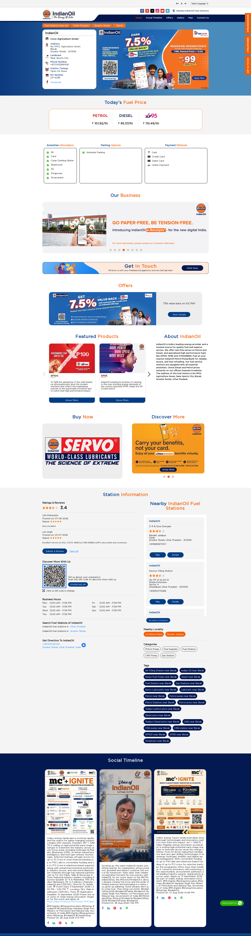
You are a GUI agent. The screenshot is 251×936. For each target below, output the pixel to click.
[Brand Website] (167, 11)
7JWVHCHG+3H (51, 644)
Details (175, 555)
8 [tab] (140, 249)
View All (74, 551)
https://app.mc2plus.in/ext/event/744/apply (70, 902)
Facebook (55, 82)
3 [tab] (158, 85)
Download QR (78, 584)
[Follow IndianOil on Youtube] (162, 11)
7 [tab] (136, 249)
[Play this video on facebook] (125, 816)
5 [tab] (127, 249)
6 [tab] (132, 249)
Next (149, 374)
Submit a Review (55, 551)
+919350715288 (157, 591)
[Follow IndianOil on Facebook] (142, 11)
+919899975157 (157, 544)
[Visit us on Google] (147, 11)
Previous (44, 374)
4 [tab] (123, 249)
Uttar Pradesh (81, 25)
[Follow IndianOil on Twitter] (152, 11)
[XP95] (122, 358)
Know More (72, 400)
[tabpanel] (154, 59)
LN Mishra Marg (153, 634)
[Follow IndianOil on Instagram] (157, 11)
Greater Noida (102, 25)
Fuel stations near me (56, 25)
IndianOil (154, 521)
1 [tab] (149, 85)
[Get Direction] (83, 646)
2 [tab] (153, 85)
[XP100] (72, 358)
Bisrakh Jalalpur (175, 634)
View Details (179, 314)
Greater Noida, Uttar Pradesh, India (61, 647)
